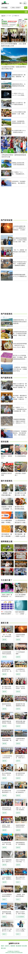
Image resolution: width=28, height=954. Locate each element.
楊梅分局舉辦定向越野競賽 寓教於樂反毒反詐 (6, 740)
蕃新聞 (4, 639)
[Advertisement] (14, 203)
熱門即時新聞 (6, 220)
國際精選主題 (6, 541)
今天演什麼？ (6, 580)
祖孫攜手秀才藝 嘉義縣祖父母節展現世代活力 (21, 705)
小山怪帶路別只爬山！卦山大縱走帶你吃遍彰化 (20, 671)
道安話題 (5, 441)
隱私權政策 (19, 946)
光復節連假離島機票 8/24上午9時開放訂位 (20, 740)
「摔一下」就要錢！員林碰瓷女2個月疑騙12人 (7, 636)
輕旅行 (18, 882)
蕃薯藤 (5, 3)
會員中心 (7, 946)
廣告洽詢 (3, 948)
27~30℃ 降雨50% (12, 15)
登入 (21, 3)
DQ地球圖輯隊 (20, 916)
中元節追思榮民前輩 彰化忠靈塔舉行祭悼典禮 (6, 844)
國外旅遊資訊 (6, 481)
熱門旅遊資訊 (6, 314)
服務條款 (13, 946)
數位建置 (24, 946)
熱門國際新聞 (6, 378)
